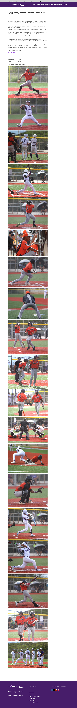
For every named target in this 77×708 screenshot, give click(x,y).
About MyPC (47, 4)
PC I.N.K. (66, 1)
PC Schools (27, 1)
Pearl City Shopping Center (56, 4)
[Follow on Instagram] (58, 690)
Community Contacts (33, 702)
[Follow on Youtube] (56, 690)
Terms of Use (32, 698)
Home (34, 4)
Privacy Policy (32, 700)
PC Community (20, 1)
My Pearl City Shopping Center (39, 1)
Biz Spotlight (50, 1)
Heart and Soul (58, 1)
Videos (42, 4)
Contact (65, 4)
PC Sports (12, 1)
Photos (38, 4)
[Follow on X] (54, 690)
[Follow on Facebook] (52, 690)
